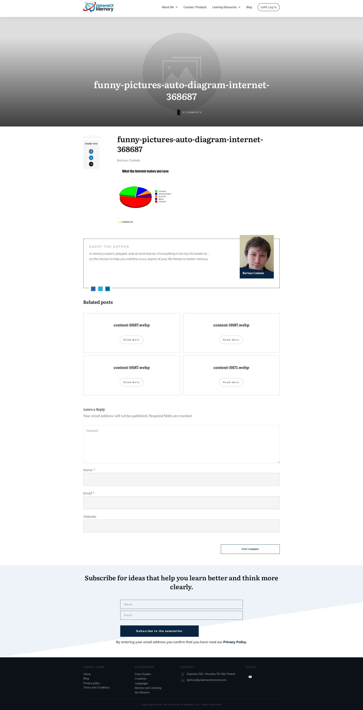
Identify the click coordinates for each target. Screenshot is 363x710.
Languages (141, 683)
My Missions (142, 692)
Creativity (140, 678)
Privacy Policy (234, 642)
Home (87, 674)
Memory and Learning (148, 687)
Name (89, 470)
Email (88, 493)
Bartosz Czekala (128, 160)
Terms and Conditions (96, 687)
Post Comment (250, 549)
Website (89, 516)
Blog (86, 678)
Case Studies (143, 674)
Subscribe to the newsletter (159, 631)
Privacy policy (91, 683)
